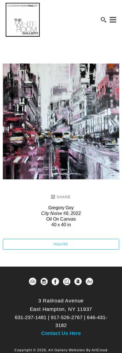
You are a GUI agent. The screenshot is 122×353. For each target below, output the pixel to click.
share (63, 197)
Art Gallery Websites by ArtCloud (78, 350)
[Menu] (113, 20)
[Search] (103, 20)
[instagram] (44, 281)
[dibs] (89, 281)
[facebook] (55, 281)
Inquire (61, 244)
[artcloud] (32, 281)
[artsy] (66, 281)
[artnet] (78, 281)
